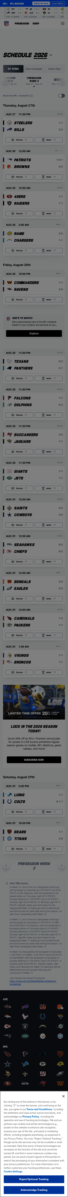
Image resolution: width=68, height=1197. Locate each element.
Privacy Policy (30, 1116)
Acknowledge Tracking (34, 1189)
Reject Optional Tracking (34, 1179)
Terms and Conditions (39, 1109)
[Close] (63, 1096)
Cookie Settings (13, 1171)
